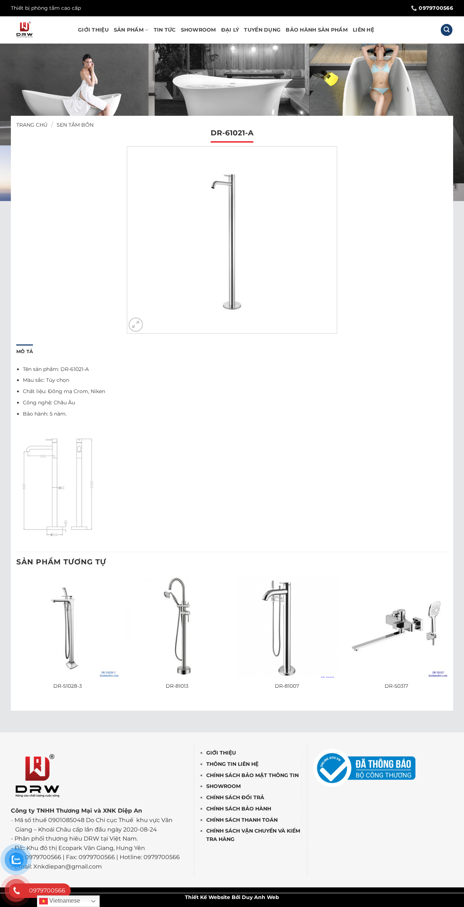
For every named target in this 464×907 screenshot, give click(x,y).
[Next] (447, 640)
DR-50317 (396, 686)
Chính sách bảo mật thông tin (252, 775)
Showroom (198, 29)
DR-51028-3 (67, 686)
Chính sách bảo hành (238, 808)
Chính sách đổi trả (235, 797)
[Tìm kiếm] (446, 30)
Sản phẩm (129, 29)
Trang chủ (31, 125)
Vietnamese (64, 901)
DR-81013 (177, 686)
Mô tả (24, 351)
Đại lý (230, 29)
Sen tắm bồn (75, 125)
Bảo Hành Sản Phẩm (317, 29)
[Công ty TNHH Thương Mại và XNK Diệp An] (39, 30)
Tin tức (165, 29)
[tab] (24, 351)
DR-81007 (287, 686)
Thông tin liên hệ (232, 764)
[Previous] (16, 640)
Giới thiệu (93, 29)
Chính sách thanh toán (242, 820)
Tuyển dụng (262, 29)
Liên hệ (363, 29)
